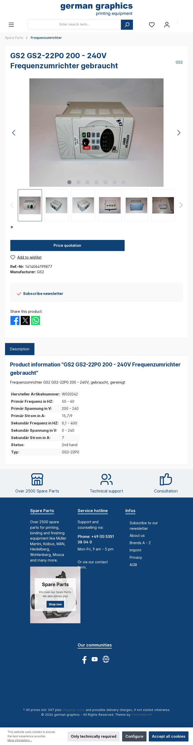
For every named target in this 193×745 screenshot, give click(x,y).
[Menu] (11, 24)
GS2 (179, 62)
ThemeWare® (141, 715)
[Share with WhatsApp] (35, 320)
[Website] (106, 659)
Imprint (135, 550)
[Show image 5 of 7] (106, 182)
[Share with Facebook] (15, 320)
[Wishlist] (152, 24)
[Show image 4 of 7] (96, 182)
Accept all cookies (168, 736)
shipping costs (73, 710)
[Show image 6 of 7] (115, 182)
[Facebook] (83, 659)
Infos (130, 510)
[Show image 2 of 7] (78, 182)
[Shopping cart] (184, 22)
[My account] (167, 24)
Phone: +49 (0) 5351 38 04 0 (96, 539)
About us (137, 535)
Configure (134, 736)
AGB (133, 565)
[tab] (19, 349)
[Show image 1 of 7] (69, 182)
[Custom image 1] (57, 597)
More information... (20, 740)
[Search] (127, 25)
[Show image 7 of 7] (124, 182)
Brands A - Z (140, 543)
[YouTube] (94, 659)
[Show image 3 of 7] (87, 182)
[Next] (178, 133)
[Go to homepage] (96, 10)
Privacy (136, 557)
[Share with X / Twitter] (25, 320)
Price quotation (67, 245)
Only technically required (93, 736)
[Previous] (14, 133)
